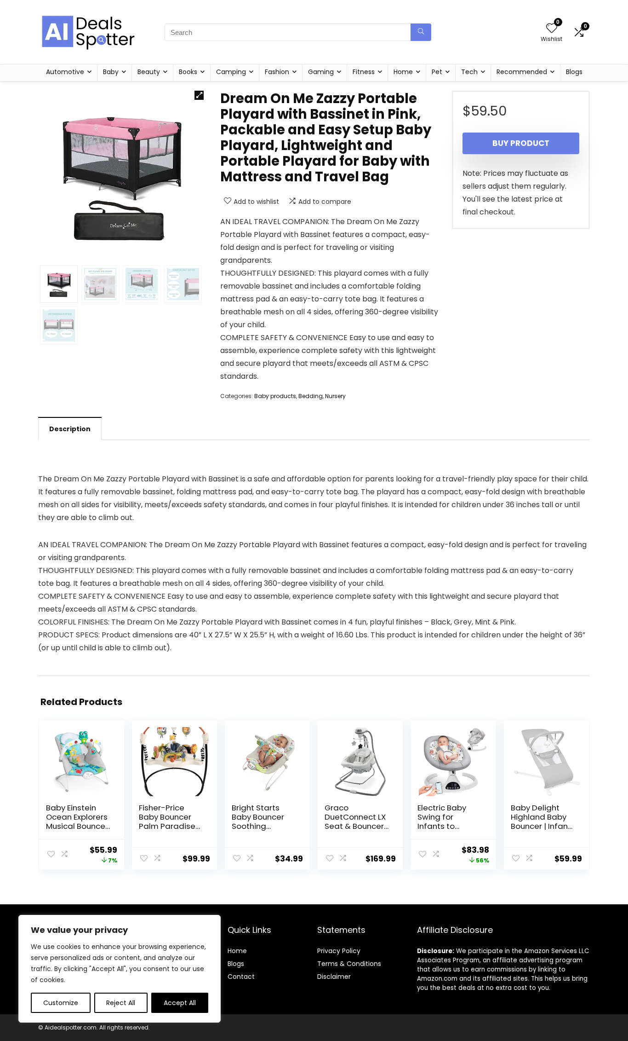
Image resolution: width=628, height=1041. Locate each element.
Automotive (65, 71)
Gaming (321, 71)
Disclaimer (334, 976)
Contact (241, 976)
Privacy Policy (338, 950)
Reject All (120, 1002)
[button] (199, 95)
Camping (231, 71)
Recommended (522, 71)
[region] (119, 969)
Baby (111, 71)
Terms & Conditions (349, 963)
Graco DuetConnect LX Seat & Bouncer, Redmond (355, 821)
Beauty (148, 71)
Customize (60, 1002)
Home (403, 71)
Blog (234, 963)
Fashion (277, 71)
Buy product (520, 143)
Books (188, 71)
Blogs (574, 71)
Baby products (275, 396)
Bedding (310, 396)
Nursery (335, 396)
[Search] (421, 32)
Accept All (180, 1002)
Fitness (364, 71)
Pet (437, 71)
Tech (469, 71)
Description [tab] (70, 429)
